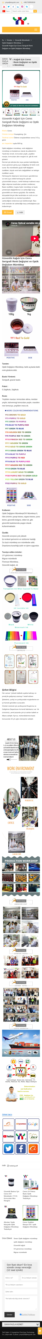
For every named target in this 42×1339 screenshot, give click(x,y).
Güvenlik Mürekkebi (22, 40)
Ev (3, 40)
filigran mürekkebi (20, 1252)
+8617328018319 (29, 2)
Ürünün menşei (8, 134)
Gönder (9, 1315)
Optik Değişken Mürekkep (11, 43)
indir (20, 212)
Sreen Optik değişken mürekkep (25, 1238)
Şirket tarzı (7, 1114)
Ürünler (9, 40)
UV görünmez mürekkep (23, 1249)
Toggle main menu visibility (36, 29)
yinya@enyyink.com (12, 2)
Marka (4, 131)
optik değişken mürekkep (23, 1242)
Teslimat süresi (8, 138)
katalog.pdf (12, 1166)
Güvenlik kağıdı (19, 1245)
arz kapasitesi (7, 143)
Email (8, 212)
